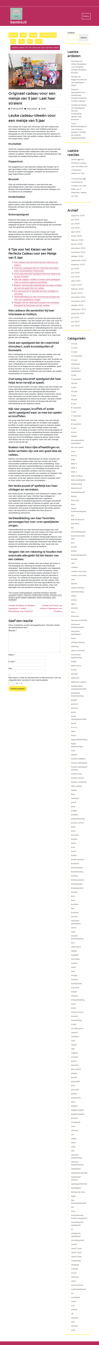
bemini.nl (18, 22)
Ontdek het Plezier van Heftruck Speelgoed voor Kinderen (51, 608)
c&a (73, 563)
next (73, 1040)
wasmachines (77, 1285)
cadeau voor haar (78, 571)
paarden (74, 1065)
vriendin (74, 1269)
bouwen (16, 593)
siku (73, 1150)
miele (73, 1008)
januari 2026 (76, 244)
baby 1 (74, 463)
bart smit (75, 500)
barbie (74, 496)
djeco (73, 604)
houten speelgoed (48, 35)
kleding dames (77, 880)
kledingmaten (77, 888)
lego (73, 931)
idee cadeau (76, 786)
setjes (73, 1138)
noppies (74, 1053)
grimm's (74, 704)
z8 (72, 1313)
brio (72, 543)
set (72, 1134)
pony (73, 1102)
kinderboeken (37, 595)
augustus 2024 (78, 313)
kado (22, 41)
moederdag (76, 1020)
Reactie (12, 630)
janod (73, 802)
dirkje (73, 596)
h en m (74, 727)
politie (74, 1093)
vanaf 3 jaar (76, 1252)
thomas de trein (78, 1192)
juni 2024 (75, 321)
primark (74, 1118)
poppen (24, 597)
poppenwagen (77, 1110)
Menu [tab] (87, 17)
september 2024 (78, 309)
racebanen (75, 1122)
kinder (74, 855)
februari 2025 (77, 289)
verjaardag (76, 1260)
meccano (75, 987)
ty (72, 1229)
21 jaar (74, 360)
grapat (74, 700)
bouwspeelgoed (78, 531)
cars (73, 579)
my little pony (77, 1028)
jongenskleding (78, 818)
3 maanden (76, 379)
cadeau (33, 35)
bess (73, 504)
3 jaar (73, 375)
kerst (73, 831)
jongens (74, 814)
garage (74, 673)
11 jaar (74, 347)
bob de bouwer (77, 519)
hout (73, 750)
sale (73, 1126)
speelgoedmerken (79, 1184)
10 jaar (74, 343)
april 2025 (75, 281)
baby (73, 459)
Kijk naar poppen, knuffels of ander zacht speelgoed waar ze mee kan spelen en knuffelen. (37, 281)
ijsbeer (74, 790)
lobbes (74, 951)
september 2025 (78, 260)
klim (73, 896)
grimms (74, 708)
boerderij (75, 523)
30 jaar (74, 383)
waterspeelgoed (78, 1289)
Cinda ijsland (77, 178)
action (74, 432)
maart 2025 (76, 285)
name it (74, 1032)
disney (74, 600)
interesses (28, 595)
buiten (74, 551)
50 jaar (74, 399)
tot (72, 1207)
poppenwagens (78, 1114)
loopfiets (75, 955)
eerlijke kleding (78, 642)
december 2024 (78, 297)
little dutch (76, 947)
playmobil (75, 1081)
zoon (73, 1330)
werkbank (75, 1297)
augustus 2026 (78, 215)
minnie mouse (77, 1012)
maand (74, 963)
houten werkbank (78, 782)
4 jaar (73, 387)
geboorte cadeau (78, 682)
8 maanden (76, 424)
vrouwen (75, 1277)
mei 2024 (75, 325)
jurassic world (77, 822)
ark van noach (77, 447)
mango (74, 975)
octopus (74, 1057)
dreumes (75, 616)
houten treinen (77, 778)
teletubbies (76, 1188)
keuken (74, 839)
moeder (74, 1016)
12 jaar (74, 352)
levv (73, 942)
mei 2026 (75, 227)
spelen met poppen (44, 597)
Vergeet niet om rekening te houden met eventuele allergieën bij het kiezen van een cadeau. (36, 304)
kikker (73, 843)
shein (73, 1142)
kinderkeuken (77, 867)
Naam (11, 655)
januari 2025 (76, 293)
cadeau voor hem (78, 575)
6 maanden (76, 407)
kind (30, 41)
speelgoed (76, 1168)
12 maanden (76, 356)
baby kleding (76, 476)
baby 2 (74, 467)
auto (73, 451)
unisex (74, 1244)
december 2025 (78, 248)
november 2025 (78, 252)
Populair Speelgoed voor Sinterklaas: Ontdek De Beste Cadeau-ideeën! (78, 95)
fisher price (76, 665)
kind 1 (74, 851)
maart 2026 (76, 236)
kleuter (74, 892)
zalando (74, 1317)
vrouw (74, 1273)
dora (73, 612)
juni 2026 (75, 223)
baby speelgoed (78, 480)
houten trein (76, 774)
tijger (73, 1196)
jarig (13, 41)
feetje (73, 661)
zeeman (74, 1326)
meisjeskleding (78, 1000)
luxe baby (75, 959)
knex (73, 900)
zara (73, 1322)
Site (10, 668)
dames (74, 583)
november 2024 (78, 301)
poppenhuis (32, 597)
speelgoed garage (79, 1173)
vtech (73, 1281)
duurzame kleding (79, 620)
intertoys (75, 798)
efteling (74, 646)
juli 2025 (75, 268)
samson (74, 1130)
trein (73, 1211)
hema (73, 735)
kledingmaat (76, 884)
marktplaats (76, 983)
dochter (74, 608)
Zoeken (71, 32)
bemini (74, 159)
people (74, 1073)
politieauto (76, 1097)
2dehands (75, 364)
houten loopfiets (78, 758)
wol (72, 1305)
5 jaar (23, 35)
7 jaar (73, 412)
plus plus (75, 1089)
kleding (74, 876)
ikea (73, 794)
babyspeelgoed (78, 492)
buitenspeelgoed (25, 593)
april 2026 (75, 232)
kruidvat (74, 912)
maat (73, 967)
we (72, 1293)
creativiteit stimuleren (41, 593)
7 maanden (76, 416)
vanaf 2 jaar (76, 1248)
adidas (74, 436)
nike (73, 1048)
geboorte (75, 678)
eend (73, 638)
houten (74, 754)
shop (73, 1146)
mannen (74, 979)
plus (73, 1085)
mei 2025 (75, 276)
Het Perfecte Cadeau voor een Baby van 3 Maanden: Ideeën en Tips (79, 166)
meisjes (74, 995)
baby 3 (74, 471)
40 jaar (74, 391)
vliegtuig (75, 1264)
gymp (73, 723)
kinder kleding (77, 859)
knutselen (53, 595)
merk (73, 1004)
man (73, 971)
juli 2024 (75, 317)
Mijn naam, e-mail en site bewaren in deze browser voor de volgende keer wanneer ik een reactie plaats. (34, 678)
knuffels (46, 595)
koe (72, 908)
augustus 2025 (78, 264)
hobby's (20, 595)
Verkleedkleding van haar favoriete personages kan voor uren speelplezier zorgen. (37, 298)
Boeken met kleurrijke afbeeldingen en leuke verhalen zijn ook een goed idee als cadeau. (38, 286)
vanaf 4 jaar (76, 1256)
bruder (74, 547)
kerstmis (75, 835)
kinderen (75, 863)
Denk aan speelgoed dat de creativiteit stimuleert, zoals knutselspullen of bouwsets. (36, 269)
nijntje (74, 1044)
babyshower (76, 488)
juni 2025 (75, 272)
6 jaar (73, 403)
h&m (73, 731)
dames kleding (77, 587)
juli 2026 (75, 219)
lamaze (74, 916)
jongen (74, 810)
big (72, 515)
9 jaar (73, 428)
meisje (38, 41)
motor (73, 1024)
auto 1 (74, 455)
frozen (74, 669)
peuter (74, 1077)
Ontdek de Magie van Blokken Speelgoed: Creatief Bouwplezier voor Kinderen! (21, 608)
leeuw (74, 927)
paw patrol (76, 1069)
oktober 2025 (77, 256)
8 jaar (73, 420)
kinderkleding (77, 871)
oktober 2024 (77, 305)
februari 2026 (77, 240)
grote (73, 712)
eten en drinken (78, 650)
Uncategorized (77, 1240)
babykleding (76, 484)
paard (73, 1061)
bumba (74, 559)
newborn (75, 1036)
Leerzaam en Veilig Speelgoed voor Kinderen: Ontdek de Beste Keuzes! (78, 67)
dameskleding (77, 591)
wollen (74, 1309)
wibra (73, 1301)
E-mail (12, 661)
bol (72, 527)
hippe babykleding (79, 739)
